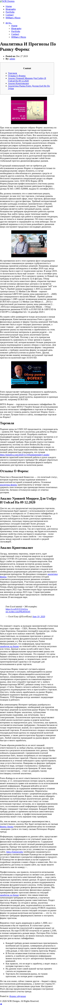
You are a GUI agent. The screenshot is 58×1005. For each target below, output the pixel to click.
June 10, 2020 (39, 616)
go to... (9, 22)
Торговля (12, 73)
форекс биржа (6, 826)
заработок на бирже (9, 646)
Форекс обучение (17, 996)
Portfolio (10, 12)
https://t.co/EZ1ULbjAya (17, 609)
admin (12, 59)
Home (9, 6)
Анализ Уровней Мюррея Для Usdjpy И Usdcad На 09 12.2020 (27, 79)
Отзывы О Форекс (17, 75)
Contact (10, 14)
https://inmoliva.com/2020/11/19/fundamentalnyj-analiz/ (24, 455)
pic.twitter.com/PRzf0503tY (18, 611)
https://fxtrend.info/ (14, 852)
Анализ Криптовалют (18, 83)
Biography (11, 9)
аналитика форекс (8, 485)
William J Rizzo (13, 17)
